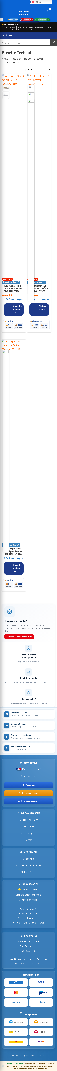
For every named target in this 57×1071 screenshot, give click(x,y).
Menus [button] (9, 35)
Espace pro (30, 785)
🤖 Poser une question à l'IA (42, 20)
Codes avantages (28, 776)
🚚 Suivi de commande (13, 20)
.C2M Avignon (24, 11)
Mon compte (28, 858)
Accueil (5, 58)
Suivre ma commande (30, 801)
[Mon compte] (52, 11)
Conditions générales (28, 820)
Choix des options (17, 308)
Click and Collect (28, 872)
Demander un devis (30, 793)
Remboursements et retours (28, 865)
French (37, 2)
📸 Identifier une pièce (27, 20)
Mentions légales (28, 833)
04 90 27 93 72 (30, 908)
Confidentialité (28, 826)
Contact (28, 840)
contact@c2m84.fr (30, 913)
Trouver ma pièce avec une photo (19, 637)
